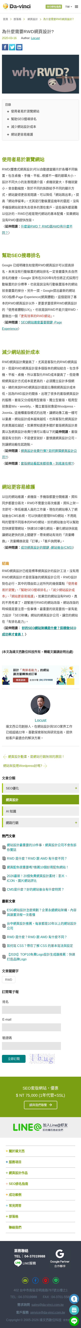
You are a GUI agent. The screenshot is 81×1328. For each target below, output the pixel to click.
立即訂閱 (14, 1058)
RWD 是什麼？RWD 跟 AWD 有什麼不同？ (37, 858)
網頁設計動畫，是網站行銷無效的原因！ (36, 756)
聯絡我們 (15, 1227)
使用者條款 (69, 1320)
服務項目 (15, 1162)
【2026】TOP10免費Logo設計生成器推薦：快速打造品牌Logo (41, 957)
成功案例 (15, 1194)
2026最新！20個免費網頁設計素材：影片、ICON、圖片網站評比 (37, 878)
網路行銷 (12, 823)
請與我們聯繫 (38, 1105)
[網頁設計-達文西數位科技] (16, 6)
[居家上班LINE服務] (25, 1265)
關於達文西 (17, 1151)
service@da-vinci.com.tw (47, 1312)
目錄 (8, 104)
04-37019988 (34, 1256)
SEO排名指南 (18, 1183)
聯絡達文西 (25, 1280)
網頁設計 (33, 19)
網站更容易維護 (22, 134)
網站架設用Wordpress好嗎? (22, 765)
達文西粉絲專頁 (35, 1280)
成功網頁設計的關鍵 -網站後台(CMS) (47, 547)
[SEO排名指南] (54, 7)
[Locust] (40, 705)
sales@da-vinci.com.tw (47, 1304)
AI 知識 (11, 811)
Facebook (5, 47)
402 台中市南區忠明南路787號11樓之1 (41, 1290)
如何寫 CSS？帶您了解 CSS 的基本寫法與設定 (40, 945)
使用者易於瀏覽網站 (25, 111)
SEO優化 (12, 788)
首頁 (5, 19)
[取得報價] (74, 1299)
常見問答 (15, 1205)
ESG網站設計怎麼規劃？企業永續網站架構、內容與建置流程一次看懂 (41, 912)
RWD (8, 979)
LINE (56, 1280)
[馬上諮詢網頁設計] (40, 675)
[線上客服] (74, 1321)
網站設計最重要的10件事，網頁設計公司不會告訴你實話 (41, 847)
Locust (35, 38)
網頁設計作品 (18, 1173)
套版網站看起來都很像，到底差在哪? (47, 463)
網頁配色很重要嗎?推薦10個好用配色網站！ (38, 867)
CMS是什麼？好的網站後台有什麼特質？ (35, 889)
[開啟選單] (76, 6)
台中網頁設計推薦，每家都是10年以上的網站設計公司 (41, 926)
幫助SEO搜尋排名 (24, 119)
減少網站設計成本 (23, 126)
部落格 (17, 19)
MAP (45, 1280)
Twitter (12, 47)
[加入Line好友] (40, 1127)
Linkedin (19, 47)
